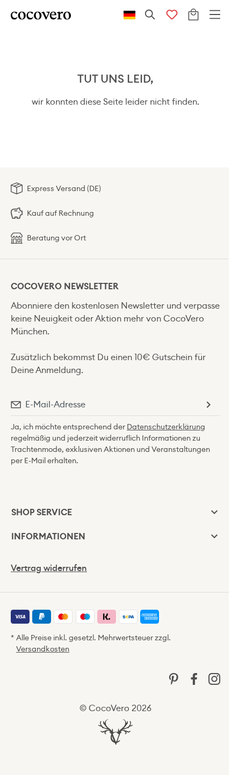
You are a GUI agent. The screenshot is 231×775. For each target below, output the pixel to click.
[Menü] (215, 15)
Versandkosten (42, 649)
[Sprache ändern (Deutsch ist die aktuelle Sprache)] (129, 15)
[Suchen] (150, 15)
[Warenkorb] (193, 15)
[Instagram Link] (214, 678)
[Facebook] (194, 678)
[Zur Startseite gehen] (41, 14)
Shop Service (41, 512)
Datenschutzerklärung (166, 427)
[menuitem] (20, 617)
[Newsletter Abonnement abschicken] (208, 404)
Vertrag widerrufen (49, 568)
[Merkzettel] (172, 15)
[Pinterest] (173, 678)
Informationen (48, 536)
